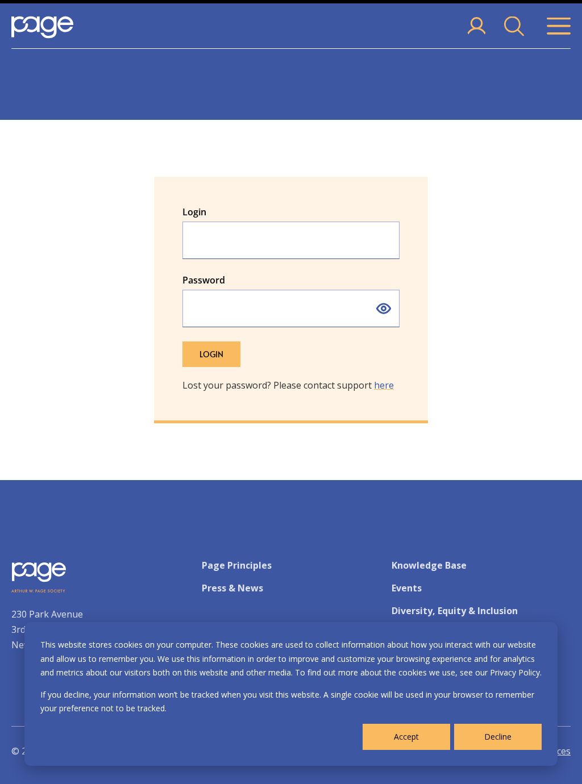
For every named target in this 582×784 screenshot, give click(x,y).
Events (407, 588)
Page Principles (237, 565)
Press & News (232, 588)
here (384, 385)
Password (203, 280)
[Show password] (384, 308)
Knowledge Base (429, 565)
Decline (498, 736)
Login (194, 212)
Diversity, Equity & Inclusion (455, 610)
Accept (406, 736)
